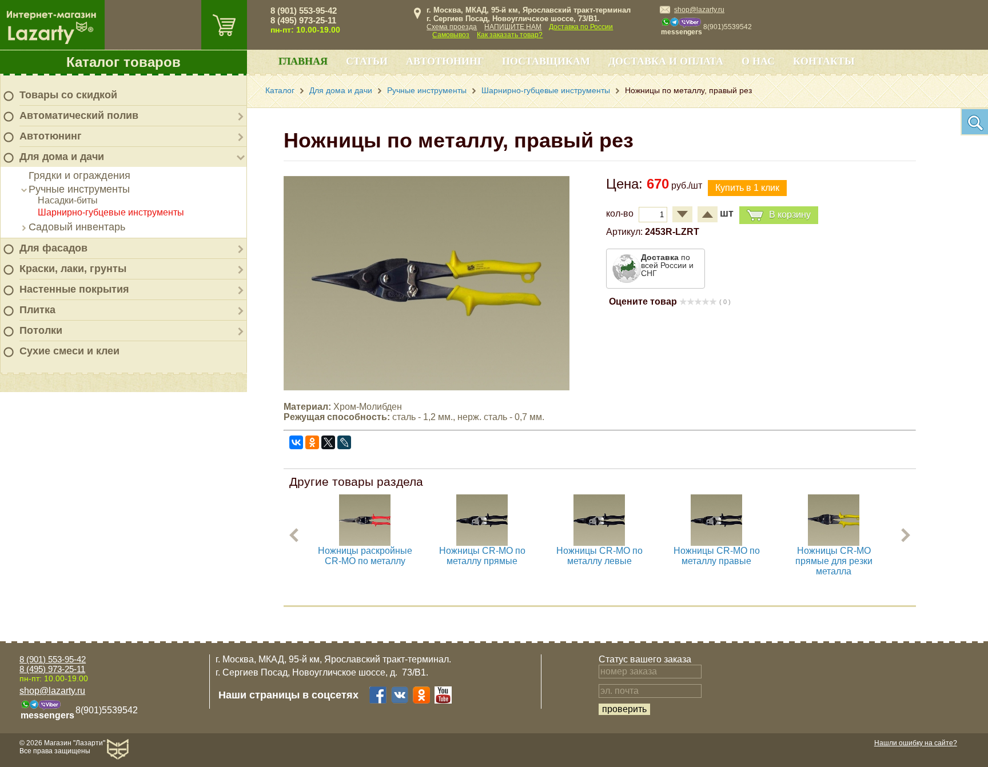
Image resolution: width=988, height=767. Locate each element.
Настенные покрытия (74, 289)
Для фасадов (53, 248)
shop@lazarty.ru (699, 10)
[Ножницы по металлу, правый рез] (426, 387)
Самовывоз (450, 35)
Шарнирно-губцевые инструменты (111, 212)
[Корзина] (224, 25)
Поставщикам (546, 61)
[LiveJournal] (344, 442)
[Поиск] (974, 121)
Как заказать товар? (510, 35)
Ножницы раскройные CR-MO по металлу (365, 556)
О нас (758, 61)
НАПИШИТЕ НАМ (512, 27)
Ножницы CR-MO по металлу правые (717, 556)
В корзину (790, 214)
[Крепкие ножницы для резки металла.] (599, 543)
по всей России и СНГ (667, 265)
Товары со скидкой (68, 95)
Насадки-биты (68, 200)
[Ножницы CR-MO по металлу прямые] (482, 543)
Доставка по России (581, 27)
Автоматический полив (78, 115)
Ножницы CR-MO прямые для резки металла (834, 561)
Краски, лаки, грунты (72, 268)
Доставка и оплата (665, 61)
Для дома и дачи (61, 156)
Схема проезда (452, 27)
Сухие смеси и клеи (69, 351)
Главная (303, 61)
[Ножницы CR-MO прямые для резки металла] (833, 543)
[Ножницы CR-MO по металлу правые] (716, 543)
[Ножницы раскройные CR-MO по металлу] (365, 543)
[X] (328, 442)
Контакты (824, 61)
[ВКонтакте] (296, 442)
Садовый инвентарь (77, 227)
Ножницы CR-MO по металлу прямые (482, 556)
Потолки (40, 330)
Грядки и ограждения (79, 175)
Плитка (37, 309)
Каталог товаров (123, 62)
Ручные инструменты (79, 189)
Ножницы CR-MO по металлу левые (599, 556)
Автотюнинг (50, 136)
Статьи (367, 61)
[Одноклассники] (312, 442)
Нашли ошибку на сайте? (915, 743)
